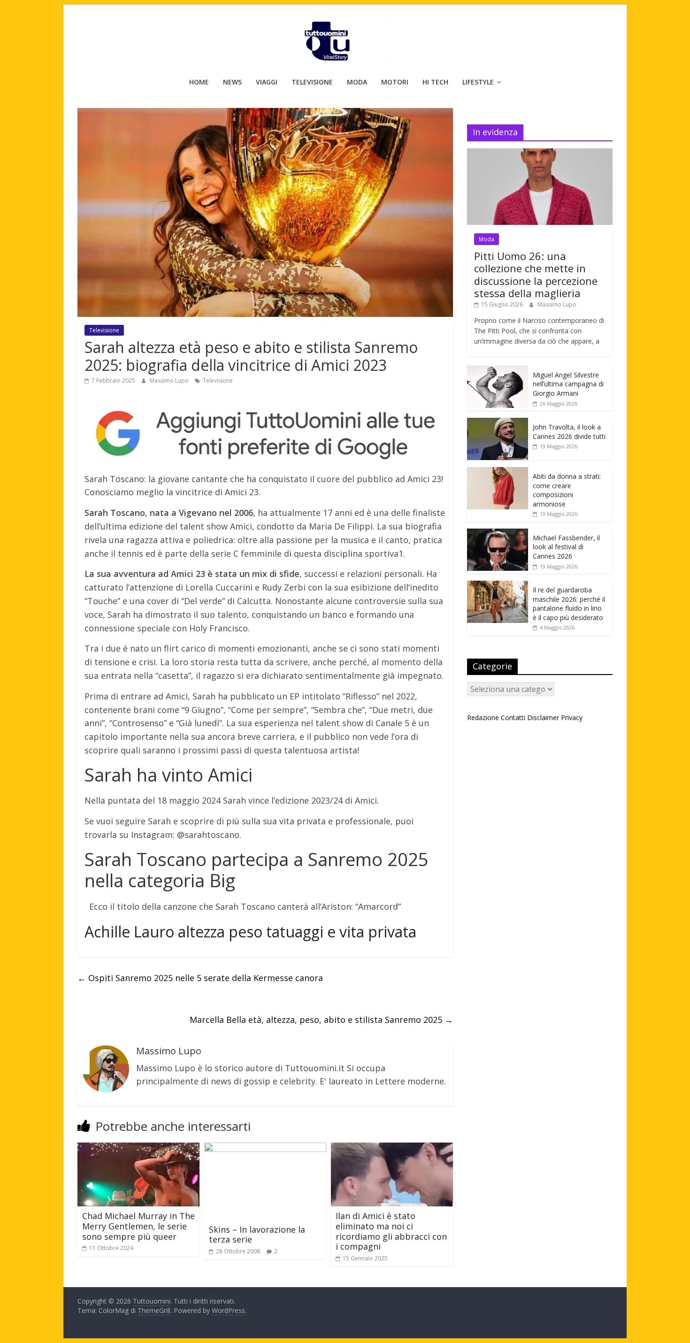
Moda (357, 81)
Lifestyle (478, 81)
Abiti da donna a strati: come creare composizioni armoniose (567, 490)
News (232, 81)
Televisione (312, 81)
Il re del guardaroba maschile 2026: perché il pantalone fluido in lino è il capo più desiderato (569, 603)
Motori (394, 81)
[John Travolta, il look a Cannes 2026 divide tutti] (497, 422)
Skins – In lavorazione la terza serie (257, 1234)
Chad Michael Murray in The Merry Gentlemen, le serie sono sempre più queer (138, 1226)
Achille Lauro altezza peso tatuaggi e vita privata (250, 931)
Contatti (513, 717)
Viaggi (266, 81)
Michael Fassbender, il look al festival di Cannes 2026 (566, 546)
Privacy (572, 717)
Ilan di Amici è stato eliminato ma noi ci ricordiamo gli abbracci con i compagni (391, 1231)
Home (199, 81)
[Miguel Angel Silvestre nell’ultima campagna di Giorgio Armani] (497, 370)
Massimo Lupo (170, 380)
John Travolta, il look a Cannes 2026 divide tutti (569, 431)
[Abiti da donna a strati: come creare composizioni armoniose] (497, 472)
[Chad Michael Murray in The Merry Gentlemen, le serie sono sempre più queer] (138, 1148)
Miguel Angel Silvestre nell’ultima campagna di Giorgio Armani (568, 384)
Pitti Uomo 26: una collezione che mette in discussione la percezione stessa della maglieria (536, 274)
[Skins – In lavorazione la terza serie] (265, 1148)
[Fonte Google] (265, 434)
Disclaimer (543, 717)
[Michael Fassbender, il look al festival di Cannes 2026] (497, 533)
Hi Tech (435, 81)
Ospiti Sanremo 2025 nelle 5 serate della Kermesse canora (200, 977)
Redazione (483, 717)
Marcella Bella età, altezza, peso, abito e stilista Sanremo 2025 (321, 1019)
